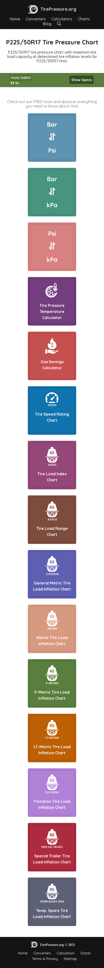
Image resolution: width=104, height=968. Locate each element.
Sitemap (70, 959)
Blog (47, 23)
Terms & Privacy (45, 959)
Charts (84, 18)
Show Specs (81, 80)
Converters (36, 18)
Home (15, 18)
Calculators (62, 18)
